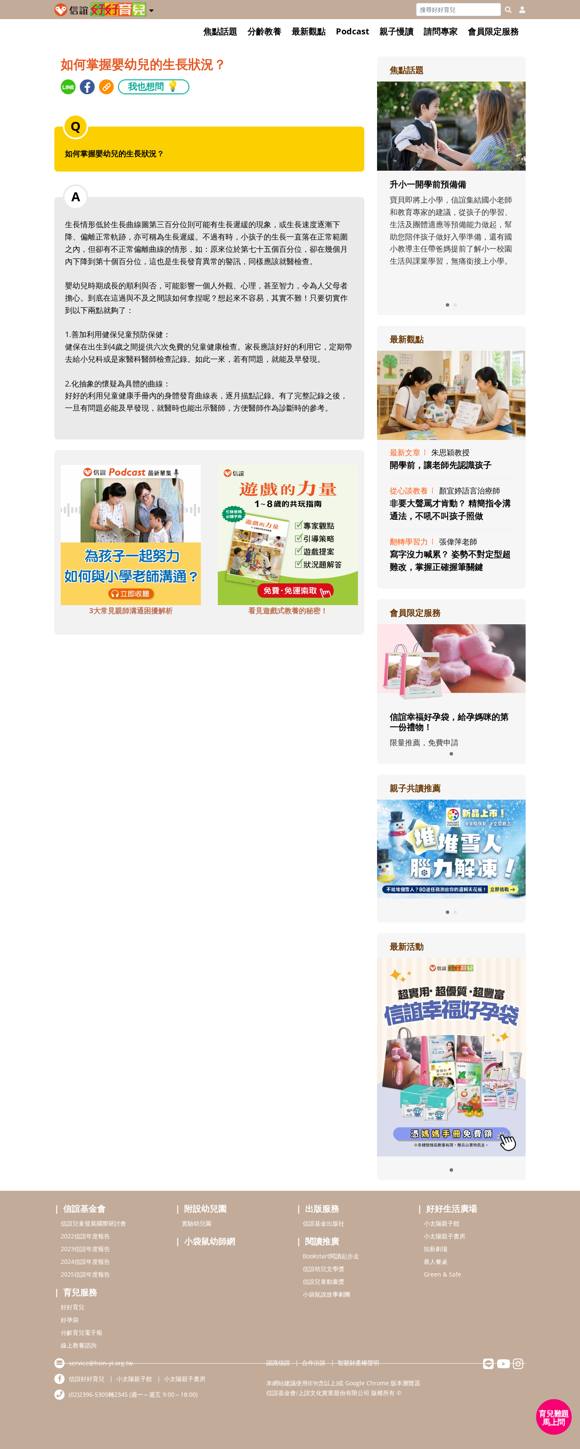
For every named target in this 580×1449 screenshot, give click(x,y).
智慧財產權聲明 (358, 1363)
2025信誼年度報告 (85, 1274)
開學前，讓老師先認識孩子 (441, 465)
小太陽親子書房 (444, 1236)
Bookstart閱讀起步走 (331, 1256)
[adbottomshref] (131, 534)
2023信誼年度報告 (85, 1249)
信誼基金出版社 (323, 1223)
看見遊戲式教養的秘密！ (288, 610)
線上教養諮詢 (78, 1345)
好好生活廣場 (451, 1208)
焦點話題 (220, 31)
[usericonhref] (519, 9)
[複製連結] (106, 86)
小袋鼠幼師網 (209, 1241)
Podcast (352, 31)
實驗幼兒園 (196, 1223)
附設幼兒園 (205, 1208)
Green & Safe (442, 1274)
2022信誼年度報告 (85, 1236)
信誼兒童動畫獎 (323, 1281)
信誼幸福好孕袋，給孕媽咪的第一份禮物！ (449, 722)
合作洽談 (314, 1363)
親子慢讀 (397, 31)
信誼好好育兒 (86, 1379)
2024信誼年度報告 (85, 1261)
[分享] (68, 86)
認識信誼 (278, 1363)
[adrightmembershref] (451, 663)
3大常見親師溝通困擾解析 (131, 610)
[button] (151, 9)
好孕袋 (70, 1320)
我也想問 (153, 86)
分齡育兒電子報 (81, 1332)
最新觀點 (309, 31)
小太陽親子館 (441, 1223)
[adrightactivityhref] (451, 1056)
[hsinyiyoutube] (503, 1366)
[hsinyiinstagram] (518, 1366)
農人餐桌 (436, 1261)
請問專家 (441, 31)
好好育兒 (72, 1307)
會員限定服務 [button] (493, 31)
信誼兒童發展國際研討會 (93, 1223)
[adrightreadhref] (451, 848)
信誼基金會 (84, 1208)
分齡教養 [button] (265, 31)
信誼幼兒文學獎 (323, 1269)
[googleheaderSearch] (508, 9)
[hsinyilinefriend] (488, 1366)
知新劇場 (436, 1249)
